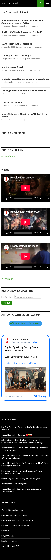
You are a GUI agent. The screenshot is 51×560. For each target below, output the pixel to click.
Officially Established (12, 102)
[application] (25, 188)
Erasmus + (6, 530)
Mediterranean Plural (12, 67)
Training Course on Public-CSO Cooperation (23, 90)
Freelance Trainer (9, 541)
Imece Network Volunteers (27, 323)
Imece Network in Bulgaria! (13, 435)
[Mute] (42, 198)
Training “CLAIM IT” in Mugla (16, 55)
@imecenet (7, 278)
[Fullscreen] (46, 198)
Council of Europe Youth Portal (15, 525)
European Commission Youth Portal (17, 520)
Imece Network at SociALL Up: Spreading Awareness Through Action (22, 21)
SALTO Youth (7, 536)
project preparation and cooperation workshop (25, 79)
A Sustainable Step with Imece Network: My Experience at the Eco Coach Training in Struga (22, 441)
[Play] (6, 198)
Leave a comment (31, 26)
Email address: (7, 297)
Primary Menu (47, 3)
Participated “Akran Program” (14, 483)
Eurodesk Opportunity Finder (14, 515)
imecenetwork (18, 105)
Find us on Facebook (13, 133)
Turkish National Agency (12, 510)
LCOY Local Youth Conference (16, 43)
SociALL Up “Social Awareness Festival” (21, 32)
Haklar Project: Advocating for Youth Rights (20, 478)
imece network (9, 3)
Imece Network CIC (10, 546)
